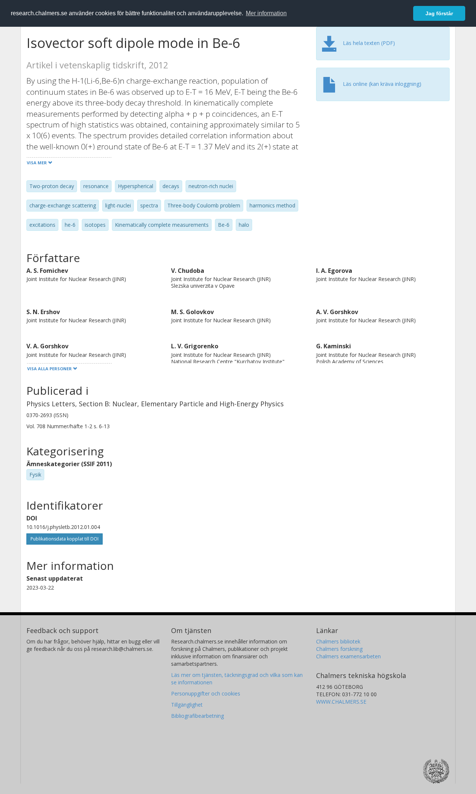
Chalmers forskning (339, 648)
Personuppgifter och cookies (205, 693)
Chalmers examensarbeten (348, 656)
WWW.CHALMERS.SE (341, 701)
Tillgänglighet (187, 704)
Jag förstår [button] (439, 13)
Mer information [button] (266, 13)
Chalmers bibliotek (338, 641)
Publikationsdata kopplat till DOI (64, 539)
